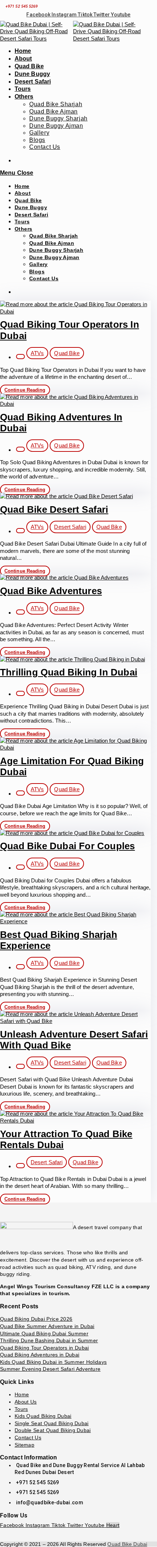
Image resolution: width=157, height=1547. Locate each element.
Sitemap (24, 1445)
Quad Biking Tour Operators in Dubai (44, 1348)
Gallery (38, 264)
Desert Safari (31, 215)
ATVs (37, 353)
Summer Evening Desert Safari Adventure (50, 1369)
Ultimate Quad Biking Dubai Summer (44, 1333)
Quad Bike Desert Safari (54, 509)
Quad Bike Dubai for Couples (67, 845)
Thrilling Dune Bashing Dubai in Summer (49, 1340)
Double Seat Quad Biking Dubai (53, 1430)
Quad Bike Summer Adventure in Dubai (47, 1326)
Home (22, 186)
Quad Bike (28, 200)
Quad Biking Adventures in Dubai (39, 1355)
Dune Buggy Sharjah (56, 250)
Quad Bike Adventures (51, 590)
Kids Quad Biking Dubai (43, 1416)
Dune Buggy (31, 207)
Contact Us (43, 278)
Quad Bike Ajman (51, 243)
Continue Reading (27, 390)
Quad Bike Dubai (127, 1544)
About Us (26, 1402)
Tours (22, 221)
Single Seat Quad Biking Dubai (52, 1423)
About (23, 193)
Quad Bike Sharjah (53, 236)
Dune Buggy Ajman (54, 257)
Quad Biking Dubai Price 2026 (36, 1319)
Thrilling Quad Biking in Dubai (68, 672)
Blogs (37, 271)
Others (23, 229)
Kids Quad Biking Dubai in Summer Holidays (53, 1362)
